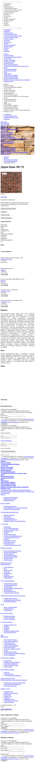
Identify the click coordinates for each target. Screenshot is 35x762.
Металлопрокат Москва (11, 76)
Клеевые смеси (8, 531)
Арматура (7, 672)
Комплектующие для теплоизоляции (14, 521)
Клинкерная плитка (10, 591)
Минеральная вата (9, 515)
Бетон (5, 67)
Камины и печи (8, 81)
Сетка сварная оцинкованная (12, 675)
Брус (5, 568)
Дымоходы (7, 697)
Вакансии (7, 51)
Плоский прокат (9, 674)
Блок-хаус (7, 572)
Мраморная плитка (9, 616)
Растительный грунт (10, 632)
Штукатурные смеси (10, 534)
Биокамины (7, 694)
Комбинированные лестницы (12, 600)
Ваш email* (4, 748)
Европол (6, 575)
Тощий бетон (8, 610)
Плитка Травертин (9, 619)
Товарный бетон (9, 609)
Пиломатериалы (9, 63)
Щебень (6, 626)
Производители (8, 33)
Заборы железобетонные (11, 646)
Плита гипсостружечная (11, 665)
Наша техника (20, 491)
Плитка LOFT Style (6, 259)
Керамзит (7, 628)
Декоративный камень (10, 585)
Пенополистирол (9, 518)
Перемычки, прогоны (10, 652)
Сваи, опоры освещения (11, 641)
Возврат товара (8, 46)
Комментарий (5, 754)
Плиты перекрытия (9, 655)
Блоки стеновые (8, 55)
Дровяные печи (8, 691)
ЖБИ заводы (7, 73)
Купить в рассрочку (10, 45)
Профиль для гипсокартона (12, 662)
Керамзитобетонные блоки (12, 509)
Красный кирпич (9, 500)
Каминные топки (9, 699)
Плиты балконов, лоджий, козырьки (14, 653)
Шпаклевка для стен (10, 540)
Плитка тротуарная (9, 61)
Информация (26, 490)
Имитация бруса (9, 576)
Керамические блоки (10, 499)
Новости (6, 48)
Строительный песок (10, 625)
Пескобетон (7, 527)
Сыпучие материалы (10, 70)
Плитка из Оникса (9, 617)
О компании (7, 29)
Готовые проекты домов (11, 37)
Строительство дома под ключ (13, 36)
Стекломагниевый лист (11, 663)
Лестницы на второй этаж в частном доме (16, 66)
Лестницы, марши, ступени (12, 649)
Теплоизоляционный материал (13, 57)
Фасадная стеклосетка (10, 686)
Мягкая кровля (8, 558)
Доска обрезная (8, 567)
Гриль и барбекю (9, 702)
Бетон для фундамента (10, 607)
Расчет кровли (8, 560)
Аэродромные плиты (10, 644)
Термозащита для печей (11, 700)
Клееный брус (8, 578)
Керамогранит (8, 589)
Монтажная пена (9, 543)
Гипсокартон (8, 660)
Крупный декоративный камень (13, 588)
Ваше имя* (4, 415)
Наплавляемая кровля (10, 555)
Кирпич (6, 54)
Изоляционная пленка (10, 519)
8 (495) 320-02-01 (6, 433)
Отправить (4, 424)
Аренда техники (9, 39)
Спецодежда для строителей (12, 684)
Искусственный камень (11, 64)
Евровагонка (8, 573)
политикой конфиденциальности (10, 422)
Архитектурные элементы (11, 592)
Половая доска (8, 570)
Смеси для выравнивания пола (13, 536)
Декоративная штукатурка (11, 537)
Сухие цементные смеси (11, 528)
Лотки (6, 650)
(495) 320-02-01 (5, 125)
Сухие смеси (7, 58)
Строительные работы (10, 34)
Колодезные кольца (9, 647)
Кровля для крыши (9, 60)
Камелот (3, 270)
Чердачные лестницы (10, 601)
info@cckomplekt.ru (6, 440)
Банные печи (8, 696)
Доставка (6, 40)
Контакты (7, 31)
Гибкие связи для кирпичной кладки (14, 683)
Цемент (6, 533)
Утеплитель (7, 516)
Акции (6, 49)
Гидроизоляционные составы (12, 545)
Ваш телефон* (5, 417)
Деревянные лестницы (10, 598)
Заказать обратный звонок (8, 451)
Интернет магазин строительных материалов (17, 80)
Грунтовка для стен (9, 542)
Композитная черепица (11, 557)
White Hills (4, 197)
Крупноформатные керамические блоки (15, 507)
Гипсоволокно (8, 666)
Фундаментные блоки (10, 639)
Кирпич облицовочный (11, 497)
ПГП (5, 72)
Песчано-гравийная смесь (11, 631)
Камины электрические (11, 693)
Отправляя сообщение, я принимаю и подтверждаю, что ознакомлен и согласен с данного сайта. (17, 420)
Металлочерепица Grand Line (12, 551)
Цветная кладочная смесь (11, 530)
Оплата (6, 43)
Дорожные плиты (9, 642)
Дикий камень (8, 586)
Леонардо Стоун (5, 291)
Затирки (6, 539)
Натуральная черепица (10, 552)
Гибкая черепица (9, 554)
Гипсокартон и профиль (11, 75)
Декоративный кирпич (10, 583)
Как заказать (7, 42)
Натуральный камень (10, 69)
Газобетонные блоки (10, 506)
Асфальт (6, 629)
